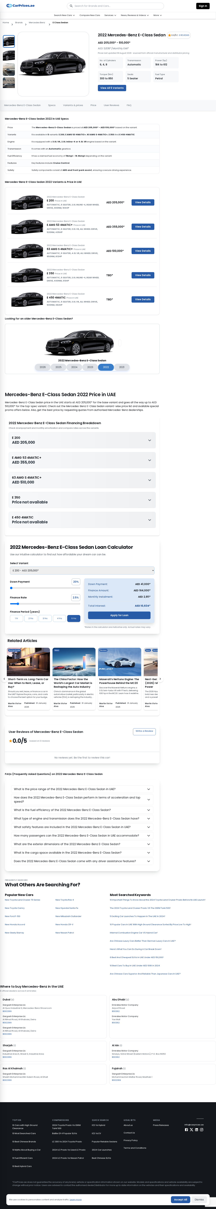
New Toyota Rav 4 (65, 899)
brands (19, 22)
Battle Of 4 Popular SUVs (64, 1133)
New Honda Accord (15, 924)
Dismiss (199, 1199)
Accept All (180, 1199)
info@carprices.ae (194, 1124)
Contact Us (129, 1132)
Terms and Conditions (135, 1147)
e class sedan (60, 22)
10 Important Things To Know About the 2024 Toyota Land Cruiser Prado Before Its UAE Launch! (157, 899)
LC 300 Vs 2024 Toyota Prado (67, 1141)
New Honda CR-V (64, 924)
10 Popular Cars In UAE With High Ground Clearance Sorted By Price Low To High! (150, 924)
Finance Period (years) (25, 612)
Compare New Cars (90, 15)
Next (17, 59)
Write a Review (144, 731)
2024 (74, 367)
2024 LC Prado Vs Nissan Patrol (68, 1158)
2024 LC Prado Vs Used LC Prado (69, 1149)
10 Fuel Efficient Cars (22, 1158)
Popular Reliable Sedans (104, 1141)
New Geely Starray (14, 932)
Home (6, 22)
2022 (106, 367)
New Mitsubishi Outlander (68, 916)
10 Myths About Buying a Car (26, 1149)
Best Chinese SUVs (101, 1158)
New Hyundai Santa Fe (67, 908)
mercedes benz (37, 22)
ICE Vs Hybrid (98, 1125)
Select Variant (19, 563)
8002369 (7, 1011)
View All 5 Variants (112, 88)
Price (93, 105)
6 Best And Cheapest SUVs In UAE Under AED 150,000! (137, 957)
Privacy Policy (131, 1140)
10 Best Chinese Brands (24, 1141)
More (156, 15)
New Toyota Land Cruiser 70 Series (22, 899)
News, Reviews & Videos (133, 15)
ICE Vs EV (96, 1133)
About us (128, 1125)
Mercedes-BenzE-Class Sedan (22, 105)
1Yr (16, 618)
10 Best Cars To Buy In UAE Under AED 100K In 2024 (135, 965)
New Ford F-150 (12, 916)
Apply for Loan (119, 615)
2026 (43, 367)
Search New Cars (63, 15)
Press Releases (161, 1125)
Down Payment (20, 582)
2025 (59, 367)
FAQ (129, 105)
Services (109, 15)
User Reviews (111, 105)
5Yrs (73, 618)
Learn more (76, 1199)
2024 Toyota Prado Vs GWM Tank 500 (66, 1127)
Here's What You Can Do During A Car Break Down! (135, 949)
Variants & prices (73, 105)
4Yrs (59, 618)
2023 (90, 367)
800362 (116, 1011)
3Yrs (45, 618)
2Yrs (30, 618)
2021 (121, 367)
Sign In (203, 6)
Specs (52, 105)
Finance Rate (18, 597)
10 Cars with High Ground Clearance (24, 1127)
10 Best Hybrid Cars (22, 1166)
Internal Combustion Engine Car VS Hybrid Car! (134, 932)
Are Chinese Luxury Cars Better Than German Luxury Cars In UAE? (143, 940)
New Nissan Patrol (65, 932)
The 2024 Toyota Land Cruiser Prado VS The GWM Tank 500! (140, 908)
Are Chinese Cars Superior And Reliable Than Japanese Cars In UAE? (145, 973)
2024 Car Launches (102, 1149)
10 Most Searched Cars (24, 1133)
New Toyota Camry (15, 908)
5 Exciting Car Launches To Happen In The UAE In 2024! (137, 916)
